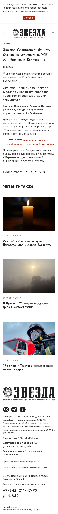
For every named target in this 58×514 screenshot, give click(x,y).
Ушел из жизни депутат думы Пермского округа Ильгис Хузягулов (27, 243)
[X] (39, 171)
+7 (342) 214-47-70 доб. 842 (20, 493)
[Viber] (44, 171)
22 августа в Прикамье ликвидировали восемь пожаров (28, 368)
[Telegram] (35, 171)
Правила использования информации (22, 461)
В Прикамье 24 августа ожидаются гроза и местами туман (25, 305)
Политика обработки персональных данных (26, 467)
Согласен (29, 17)
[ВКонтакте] (27, 171)
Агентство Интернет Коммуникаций (21, 509)
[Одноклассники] (31, 171)
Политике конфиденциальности (31, 11)
